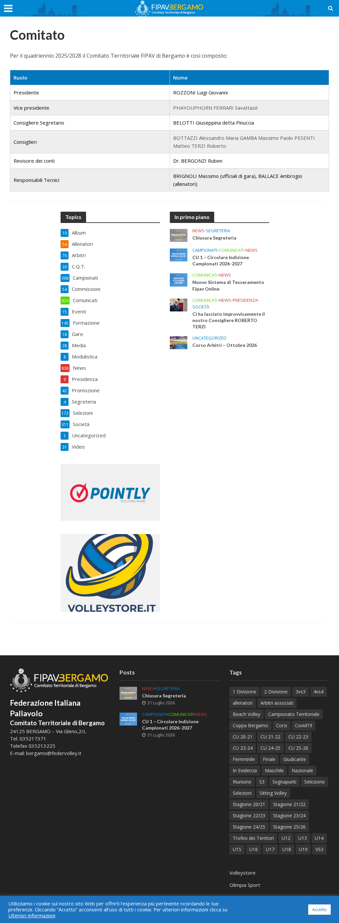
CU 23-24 (243, 748)
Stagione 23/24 (289, 815)
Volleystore (242, 872)
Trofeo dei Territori (253, 838)
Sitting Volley (273, 793)
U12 (286, 838)
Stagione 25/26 (289, 827)
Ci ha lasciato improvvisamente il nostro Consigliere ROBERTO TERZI (228, 320)
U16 (253, 849)
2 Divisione (276, 691)
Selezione (314, 782)
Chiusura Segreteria (214, 238)
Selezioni (242, 793)
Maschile (274, 770)
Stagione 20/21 (249, 804)
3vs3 (301, 691)
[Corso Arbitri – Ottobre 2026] (178, 342)
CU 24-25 (270, 748)
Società (200, 307)
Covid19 (303, 725)
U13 (302, 838)
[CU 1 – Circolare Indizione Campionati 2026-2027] (178, 254)
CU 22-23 (298, 736)
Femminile (244, 759)
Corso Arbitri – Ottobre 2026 (224, 345)
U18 (286, 849)
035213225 (41, 745)
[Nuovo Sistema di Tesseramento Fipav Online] (178, 279)
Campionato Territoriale (293, 714)
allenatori (243, 703)
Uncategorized (209, 338)
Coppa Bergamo (250, 725)
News (198, 231)
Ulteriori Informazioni (31, 915)
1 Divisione (244, 691)
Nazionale (302, 770)
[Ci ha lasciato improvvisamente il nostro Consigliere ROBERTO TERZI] (178, 304)
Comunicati (231, 250)
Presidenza (245, 300)
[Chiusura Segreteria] (178, 235)
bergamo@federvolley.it (53, 753)
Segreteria (218, 231)
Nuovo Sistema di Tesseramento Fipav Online (228, 285)
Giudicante (294, 759)
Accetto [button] (319, 909)
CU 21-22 (270, 736)
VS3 (319, 849)
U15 (237, 849)
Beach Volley (246, 714)
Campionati (204, 250)
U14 (319, 838)
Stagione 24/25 (249, 827)
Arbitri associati (277, 703)
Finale (269, 759)
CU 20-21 (243, 736)
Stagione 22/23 (249, 815)
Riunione (242, 782)
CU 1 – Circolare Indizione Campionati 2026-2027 (220, 260)
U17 (270, 849)
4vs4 (318, 691)
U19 (303, 849)
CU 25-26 (298, 748)
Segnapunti (284, 782)
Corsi (281, 725)
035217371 (33, 738)
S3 (262, 782)
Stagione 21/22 (289, 804)
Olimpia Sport (244, 885)
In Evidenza (245, 770)
